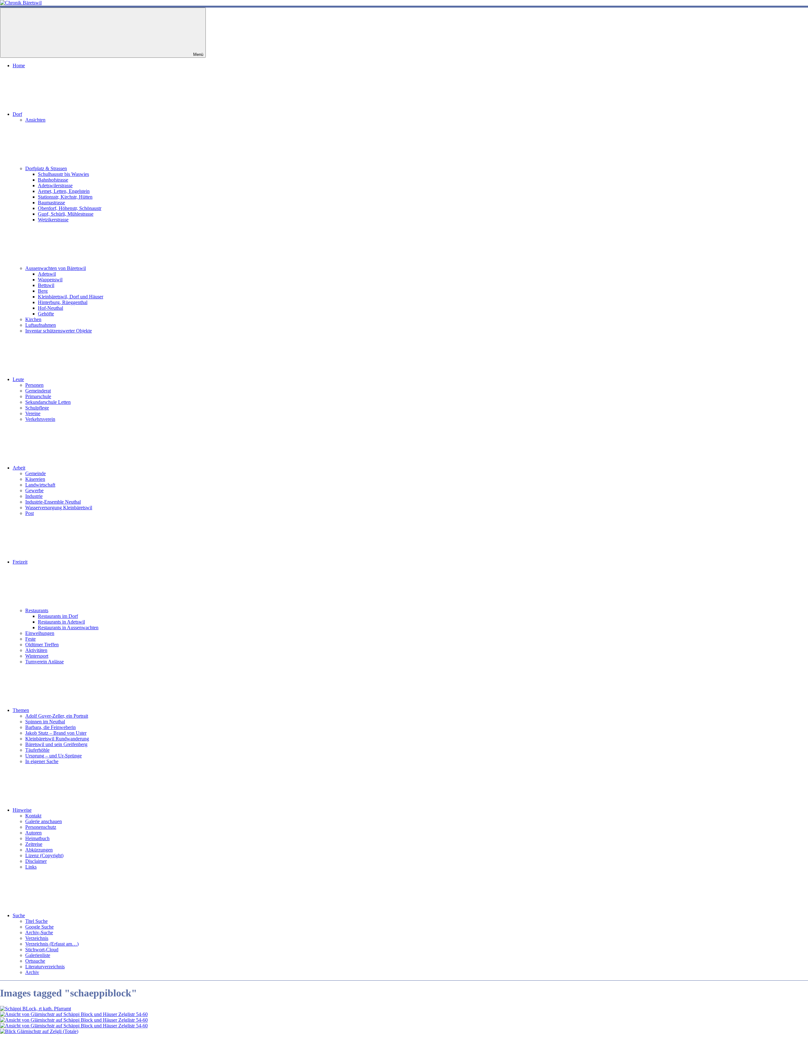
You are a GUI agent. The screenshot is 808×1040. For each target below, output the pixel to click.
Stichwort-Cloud (41, 949)
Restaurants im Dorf (58, 616)
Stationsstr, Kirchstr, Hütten (65, 197)
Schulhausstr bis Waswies (63, 174)
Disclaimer (36, 861)
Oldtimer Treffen (42, 644)
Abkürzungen (39, 849)
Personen (34, 385)
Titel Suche (36, 921)
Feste (30, 639)
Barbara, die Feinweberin (50, 727)
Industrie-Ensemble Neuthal (53, 502)
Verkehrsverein (40, 419)
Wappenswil (50, 279)
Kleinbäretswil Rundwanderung (57, 738)
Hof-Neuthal (50, 308)
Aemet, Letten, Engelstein (64, 191)
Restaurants (36, 610)
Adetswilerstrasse (55, 185)
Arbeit (19, 467)
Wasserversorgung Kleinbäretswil (58, 507)
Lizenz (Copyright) (44, 855)
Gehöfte (46, 313)
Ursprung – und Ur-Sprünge (53, 755)
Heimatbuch (37, 838)
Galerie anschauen (43, 821)
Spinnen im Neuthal (45, 721)
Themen (21, 710)
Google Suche (39, 926)
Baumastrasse (51, 202)
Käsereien (35, 479)
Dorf (17, 114)
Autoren (33, 832)
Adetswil (47, 274)
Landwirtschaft (40, 484)
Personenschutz (40, 827)
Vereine (32, 413)
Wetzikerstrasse (53, 219)
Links (31, 867)
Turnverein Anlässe (44, 661)
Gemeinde (35, 473)
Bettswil (46, 285)
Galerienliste (37, 955)
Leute (18, 379)
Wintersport (36, 656)
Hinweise (22, 810)
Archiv (32, 972)
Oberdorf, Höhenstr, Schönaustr (69, 208)
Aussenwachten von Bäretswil (55, 268)
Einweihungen (39, 633)
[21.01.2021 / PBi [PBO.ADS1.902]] (35, 1008)
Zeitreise (33, 844)
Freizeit (20, 562)
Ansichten (35, 120)
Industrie (34, 496)
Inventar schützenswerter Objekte (58, 330)
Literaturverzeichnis (45, 966)
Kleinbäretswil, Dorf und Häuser (70, 296)
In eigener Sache (41, 761)
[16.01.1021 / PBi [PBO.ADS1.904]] (74, 1020)
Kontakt (33, 815)
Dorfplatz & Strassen (46, 168)
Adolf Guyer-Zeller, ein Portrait (56, 716)
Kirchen (33, 319)
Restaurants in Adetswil (61, 622)
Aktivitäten (36, 650)
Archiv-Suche (39, 932)
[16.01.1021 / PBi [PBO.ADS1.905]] (74, 1025)
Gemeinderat (38, 390)
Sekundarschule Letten (48, 402)
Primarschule (38, 396)
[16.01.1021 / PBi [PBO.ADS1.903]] (74, 1014)
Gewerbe (34, 490)
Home (19, 65)
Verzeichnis (36, 938)
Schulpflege (37, 407)
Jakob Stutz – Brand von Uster (55, 733)
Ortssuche (35, 961)
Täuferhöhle (37, 750)
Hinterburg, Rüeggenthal (62, 302)
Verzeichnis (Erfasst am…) (52, 944)
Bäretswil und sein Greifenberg (56, 744)
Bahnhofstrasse (53, 179)
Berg (43, 291)
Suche (19, 915)
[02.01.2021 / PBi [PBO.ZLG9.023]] (39, 1031)
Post (29, 513)
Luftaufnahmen (40, 325)
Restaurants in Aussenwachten (68, 627)
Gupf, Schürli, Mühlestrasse (65, 214)
